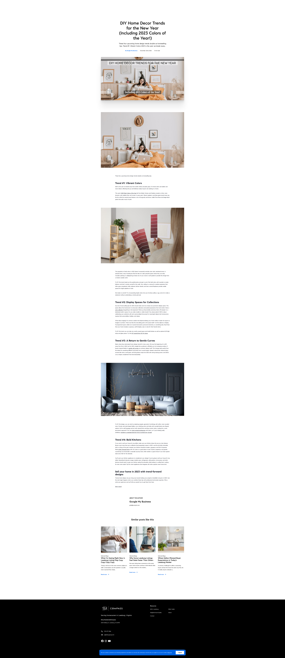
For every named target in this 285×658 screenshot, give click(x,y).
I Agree (180, 652)
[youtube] (109, 641)
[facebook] (102, 641)
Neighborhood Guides (156, 612)
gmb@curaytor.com (134, 505)
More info (169, 652)
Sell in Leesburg (154, 609)
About (170, 612)
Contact (152, 616)
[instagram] (106, 641)
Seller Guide (171, 609)
